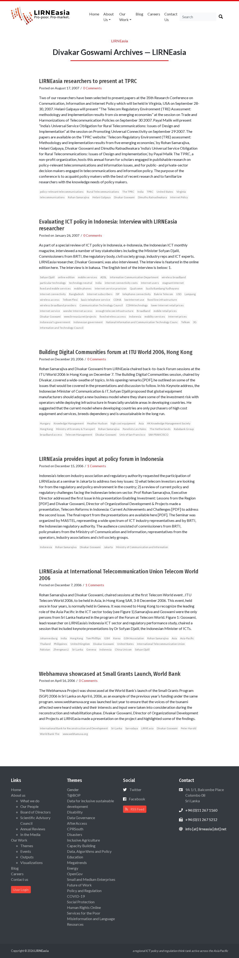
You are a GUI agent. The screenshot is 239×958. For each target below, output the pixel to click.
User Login (21, 890)
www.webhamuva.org (75, 733)
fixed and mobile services (55, 288)
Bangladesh (76, 294)
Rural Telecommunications (103, 191)
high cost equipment (123, 423)
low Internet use (134, 299)
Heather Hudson (97, 423)
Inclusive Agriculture (83, 840)
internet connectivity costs (121, 282)
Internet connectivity (53, 294)
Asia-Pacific (187, 638)
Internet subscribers (99, 294)
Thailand (45, 643)
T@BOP (74, 795)
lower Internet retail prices (167, 305)
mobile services (87, 277)
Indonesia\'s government (55, 322)
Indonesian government (88, 322)
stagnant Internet (173, 282)
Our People (29, 806)
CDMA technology (137, 305)
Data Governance (81, 817)
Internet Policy (179, 197)
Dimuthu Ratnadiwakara (152, 197)
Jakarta (108, 547)
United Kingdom (80, 643)
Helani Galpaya (101, 197)
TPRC (150, 191)
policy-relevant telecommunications (62, 191)
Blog (139, 14)
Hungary (45, 423)
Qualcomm (136, 288)
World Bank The (50, 733)
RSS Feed (137, 809)
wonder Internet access (77, 310)
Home (94, 14)
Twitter (135, 789)
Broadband (143, 310)
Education (75, 857)
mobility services (154, 316)
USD (178, 294)
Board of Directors (35, 812)
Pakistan (45, 649)
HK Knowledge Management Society (168, 423)
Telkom (185, 322)
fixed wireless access (113, 316)
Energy (72, 868)
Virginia (181, 191)
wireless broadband (174, 277)
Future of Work (79, 885)
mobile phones (82, 288)
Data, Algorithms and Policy (89, 851)
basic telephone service (95, 299)
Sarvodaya (131, 728)
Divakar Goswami (124, 197)
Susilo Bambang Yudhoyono (162, 288)
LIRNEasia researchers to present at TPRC (88, 81)
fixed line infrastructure (162, 299)
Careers (154, 14)
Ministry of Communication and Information (142, 547)
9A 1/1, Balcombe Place (204, 795)
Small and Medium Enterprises (91, 879)
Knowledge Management (69, 423)
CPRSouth (75, 829)
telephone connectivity (137, 294)
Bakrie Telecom (163, 294)
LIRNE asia (147, 728)
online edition (66, 277)
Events (25, 851)
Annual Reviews (32, 829)
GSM (107, 638)
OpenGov (75, 873)
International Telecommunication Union (161, 643)
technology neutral (80, 282)
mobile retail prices (165, 310)
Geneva (91, 649)
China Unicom (123, 649)
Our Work (124, 17)
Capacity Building (81, 845)
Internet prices (177, 316)
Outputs (27, 857)
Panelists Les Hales (134, 428)
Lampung (190, 294)
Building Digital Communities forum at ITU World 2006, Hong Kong (116, 352)
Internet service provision (111, 288)
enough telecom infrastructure (115, 310)
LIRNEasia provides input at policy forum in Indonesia (101, 459)
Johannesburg (48, 638)
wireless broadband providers (58, 305)
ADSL (103, 277)
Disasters (74, 834)
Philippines (60, 643)
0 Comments (92, 88)
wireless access (50, 299)
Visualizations (31, 862)
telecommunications (52, 197)
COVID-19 (76, 896)
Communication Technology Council (101, 305)
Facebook (137, 799)
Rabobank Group (184, 428)
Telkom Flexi (70, 299)
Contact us (170, 17)
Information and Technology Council (61, 327)
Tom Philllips (93, 638)
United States (165, 191)
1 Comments (96, 466)
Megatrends (77, 862)
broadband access (51, 434)
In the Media (30, 834)
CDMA (117, 299)
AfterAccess (77, 823)
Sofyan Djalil (47, 277)
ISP (117, 294)
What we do (29, 801)
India (140, 191)
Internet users (150, 282)
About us (108, 17)
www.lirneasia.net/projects (80, 316)
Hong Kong (46, 428)
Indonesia (135, 316)
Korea (116, 638)
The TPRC (128, 191)
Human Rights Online (84, 907)
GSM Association (134, 638)
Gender (73, 789)
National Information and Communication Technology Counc (142, 322)
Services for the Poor (83, 913)
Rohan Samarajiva (78, 197)
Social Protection (81, 902)
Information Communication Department (134, 277)
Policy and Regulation (84, 890)
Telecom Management (78, 434)
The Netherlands (160, 428)
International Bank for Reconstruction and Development (74, 728)
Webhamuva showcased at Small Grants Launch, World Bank (109, 674)
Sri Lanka (77, 649)
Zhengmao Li (61, 649)
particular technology (53, 282)
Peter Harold (188, 728)
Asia (141, 423)
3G (195, 322)
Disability (75, 812)
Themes (26, 845)
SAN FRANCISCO (158, 434)
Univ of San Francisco (132, 434)
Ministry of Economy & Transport (75, 428)
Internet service (50, 310)
